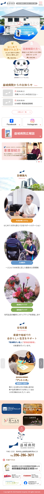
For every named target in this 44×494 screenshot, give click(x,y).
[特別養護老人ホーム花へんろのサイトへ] (11, 421)
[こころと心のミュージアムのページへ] (32, 409)
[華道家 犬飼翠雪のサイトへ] (32, 421)
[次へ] (41, 363)
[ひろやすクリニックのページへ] (11, 409)
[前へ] (3, 363)
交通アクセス (10, 460)
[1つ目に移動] (36, 161)
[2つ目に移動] (38, 161)
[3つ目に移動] (41, 161)
